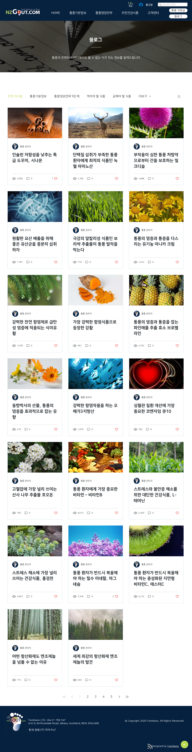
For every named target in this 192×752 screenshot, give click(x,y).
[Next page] (119, 696)
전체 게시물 (15, 96)
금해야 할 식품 (122, 96)
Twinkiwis (173, 746)
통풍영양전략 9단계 (66, 96)
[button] (131, 4)
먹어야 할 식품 (96, 96)
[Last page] (127, 696)
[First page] (64, 696)
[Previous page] (72, 696)
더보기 (143, 96)
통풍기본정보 (38, 96)
